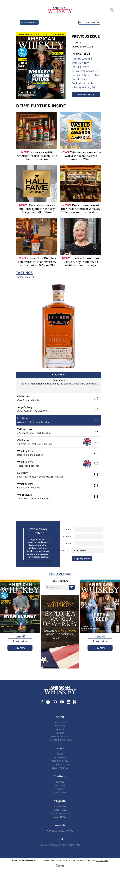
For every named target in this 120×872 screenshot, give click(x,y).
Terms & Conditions (60, 736)
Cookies (60, 733)
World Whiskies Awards (60, 831)
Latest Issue (60, 810)
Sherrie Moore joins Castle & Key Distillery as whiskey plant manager (81, 261)
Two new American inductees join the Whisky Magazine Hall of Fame (37, 208)
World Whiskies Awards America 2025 (60, 845)
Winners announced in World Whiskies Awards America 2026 (83, 155)
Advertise (60, 726)
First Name (66, 529)
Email (68, 543)
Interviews (60, 757)
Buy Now (20, 648)
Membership (60, 806)
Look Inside (20, 641)
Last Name (66, 536)
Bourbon (60, 785)
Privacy (60, 729)
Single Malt (60, 792)
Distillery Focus (60, 764)
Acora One (102, 860)
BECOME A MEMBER (29, 22)
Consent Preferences (60, 740)
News (25, 152)
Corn (60, 789)
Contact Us (60, 722)
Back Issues (60, 817)
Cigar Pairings (60, 767)
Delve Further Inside (41, 106)
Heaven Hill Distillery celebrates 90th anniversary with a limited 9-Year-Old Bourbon (37, 263)
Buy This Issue (86, 94)
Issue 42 (29, 276)
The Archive (60, 574)
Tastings (24, 273)
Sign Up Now (82, 558)
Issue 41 (100, 636)
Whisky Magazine (60, 813)
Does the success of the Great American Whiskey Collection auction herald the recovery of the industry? (81, 210)
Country (64, 550)
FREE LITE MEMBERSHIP (89, 22)
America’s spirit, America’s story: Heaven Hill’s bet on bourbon (37, 155)
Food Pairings (60, 760)
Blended (60, 782)
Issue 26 (76, 42)
